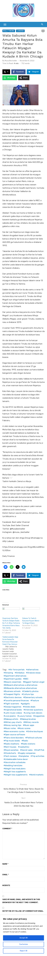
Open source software (15, 734)
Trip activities (38, 756)
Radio (25, 741)
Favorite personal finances (17, 700)
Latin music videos (13, 713)
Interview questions (34, 710)
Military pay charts (13, 722)
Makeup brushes (28, 719)
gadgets (26, 704)
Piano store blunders (14, 738)
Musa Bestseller (11, 61)
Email (5, 875)
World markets (36, 775)
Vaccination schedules (15, 762)
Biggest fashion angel (34, 682)
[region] (23, 935)
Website (6, 885)
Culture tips (28, 694)
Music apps (29, 725)
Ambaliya (20, 673)
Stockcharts (10, 753)
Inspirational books (13, 710)
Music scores (24, 728)
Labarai (20, 31)
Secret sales (27, 750)
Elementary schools (33, 697)
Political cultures (34, 738)
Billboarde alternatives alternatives (21, 688)
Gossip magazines (13, 707)
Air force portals (17, 669)
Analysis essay (34, 673)
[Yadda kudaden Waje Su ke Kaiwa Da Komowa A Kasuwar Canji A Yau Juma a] (12, 649)
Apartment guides (13, 679)
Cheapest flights (12, 694)
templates (24, 756)
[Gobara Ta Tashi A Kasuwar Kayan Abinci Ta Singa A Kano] (31, 612)
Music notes (10, 728)
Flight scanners (12, 704)
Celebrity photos (31, 691)
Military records (32, 722)
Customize (23, 944)
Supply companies (27, 753)
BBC (26, 679)
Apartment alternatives (15, 676)
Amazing (9, 673)
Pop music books (12, 741)
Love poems (10, 716)
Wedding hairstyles (13, 765)
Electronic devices (13, 697)
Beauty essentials (13, 682)
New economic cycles (14, 731)
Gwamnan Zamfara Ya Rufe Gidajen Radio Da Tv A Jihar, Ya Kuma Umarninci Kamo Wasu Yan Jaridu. (11, 623)
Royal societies (11, 750)
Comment (7, 829)
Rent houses (10, 747)
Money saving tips (13, 725)
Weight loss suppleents (15, 771)
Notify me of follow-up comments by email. (23, 911)
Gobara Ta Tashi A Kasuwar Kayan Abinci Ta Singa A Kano (30, 620)
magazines (39, 716)
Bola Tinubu (8, 31)
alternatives (32, 669)
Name (5, 864)
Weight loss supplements (16, 775)
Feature (35, 700)
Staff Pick (40, 750)
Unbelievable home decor (16, 759)
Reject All (23, 951)
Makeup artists (11, 719)
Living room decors (33, 713)
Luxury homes (25, 716)
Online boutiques (35, 731)
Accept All (23, 938)
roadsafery (24, 747)
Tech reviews (11, 756)
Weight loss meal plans (15, 768)
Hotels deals (29, 707)
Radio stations (28, 744)
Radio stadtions (12, 744)
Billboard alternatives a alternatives (21, 685)
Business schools (12, 691)
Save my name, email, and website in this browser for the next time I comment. (21, 901)
